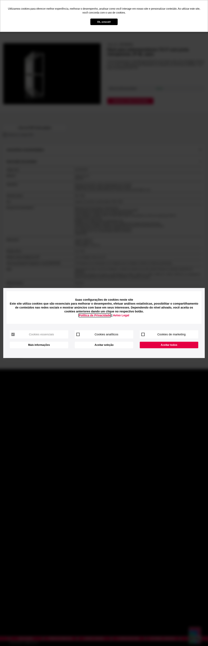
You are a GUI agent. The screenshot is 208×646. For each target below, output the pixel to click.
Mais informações (39, 345)
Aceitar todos (169, 345)
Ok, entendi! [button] (104, 22)
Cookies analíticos (106, 334)
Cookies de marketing (171, 334)
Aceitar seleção (104, 345)
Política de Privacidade (95, 315)
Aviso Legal (121, 315)
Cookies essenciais (41, 334)
